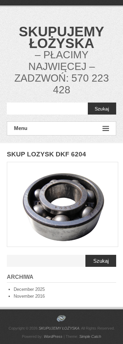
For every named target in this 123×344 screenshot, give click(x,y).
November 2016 (29, 296)
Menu (20, 128)
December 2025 (29, 289)
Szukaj (102, 108)
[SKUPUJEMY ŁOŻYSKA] (61, 318)
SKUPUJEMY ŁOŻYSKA (61, 37)
